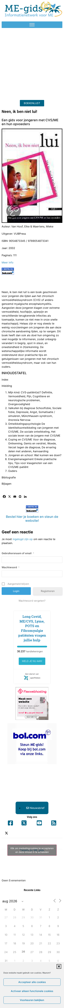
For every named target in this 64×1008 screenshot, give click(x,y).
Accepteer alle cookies (32, 982)
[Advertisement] (32, 63)
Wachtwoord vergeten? (32, 600)
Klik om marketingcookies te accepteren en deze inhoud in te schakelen (32, 850)
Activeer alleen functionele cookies (32, 991)
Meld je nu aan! (32, 661)
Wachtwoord (11, 567)
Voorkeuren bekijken (32, 1000)
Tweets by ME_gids (32, 850)
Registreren (48, 591)
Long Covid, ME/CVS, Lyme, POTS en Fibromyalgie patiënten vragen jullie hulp (32, 628)
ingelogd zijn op (23, 539)
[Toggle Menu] (32, 24)
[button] (59, 966)
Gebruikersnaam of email (18, 553)
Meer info (7, 262)
